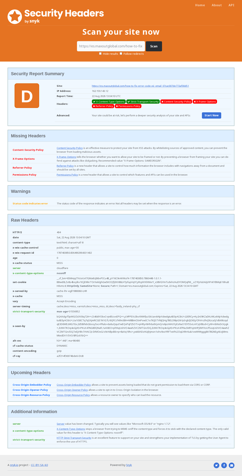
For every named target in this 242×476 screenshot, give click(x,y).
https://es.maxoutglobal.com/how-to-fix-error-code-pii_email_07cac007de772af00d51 (140, 86)
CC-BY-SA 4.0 (39, 465)
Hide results (110, 53)
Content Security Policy (70, 148)
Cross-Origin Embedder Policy (74, 384)
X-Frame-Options (66, 157)
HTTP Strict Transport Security (74, 437)
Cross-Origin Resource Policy (73, 395)
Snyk (129, 465)
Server (60, 423)
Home (200, 5)
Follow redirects (133, 53)
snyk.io (14, 465)
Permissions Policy (67, 174)
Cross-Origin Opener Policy (72, 390)
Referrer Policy (65, 165)
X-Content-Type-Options (71, 429)
